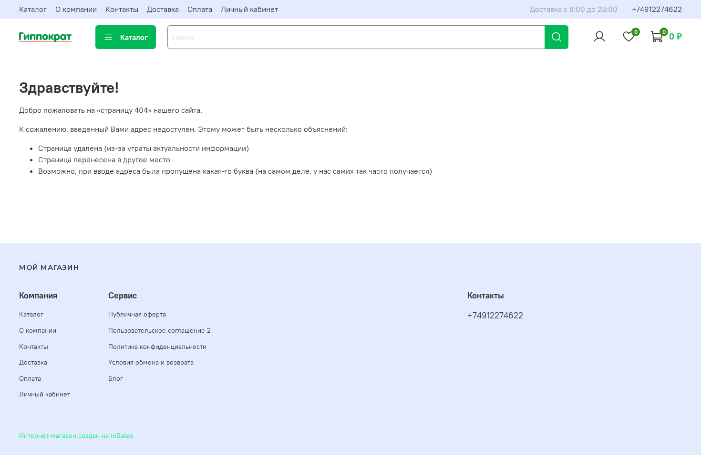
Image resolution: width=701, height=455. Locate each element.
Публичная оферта (137, 314)
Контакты (121, 9)
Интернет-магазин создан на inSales (76, 435)
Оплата (199, 9)
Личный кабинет (249, 9)
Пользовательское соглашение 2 (159, 330)
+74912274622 (657, 9)
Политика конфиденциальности (157, 346)
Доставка (163, 9)
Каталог (33, 9)
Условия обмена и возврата (151, 362)
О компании (76, 9)
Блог (115, 378)
